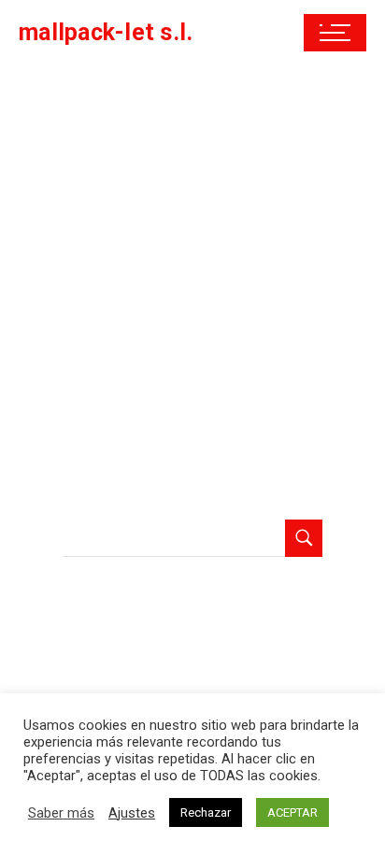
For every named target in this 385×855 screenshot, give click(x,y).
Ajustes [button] (131, 813)
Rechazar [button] (205, 812)
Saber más (61, 813)
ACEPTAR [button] (292, 812)
